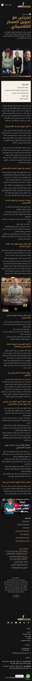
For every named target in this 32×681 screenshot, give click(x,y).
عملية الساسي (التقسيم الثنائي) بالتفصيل (16, 90)
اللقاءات (28, 638)
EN (2, 5)
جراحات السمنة (27, 634)
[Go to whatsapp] (28, 676)
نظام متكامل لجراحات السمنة (20, 93)
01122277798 (25, 650)
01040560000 (25, 649)
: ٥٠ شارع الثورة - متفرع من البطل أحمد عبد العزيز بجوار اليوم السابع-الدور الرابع (16, 667)
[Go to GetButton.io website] (28, 679)
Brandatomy (13, 678)
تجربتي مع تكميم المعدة (22, 541)
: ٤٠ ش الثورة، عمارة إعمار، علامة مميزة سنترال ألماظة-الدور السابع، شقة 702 (16, 662)
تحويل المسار (25, 521)
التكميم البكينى (24, 99)
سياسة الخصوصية (26, 640)
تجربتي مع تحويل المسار (22, 537)
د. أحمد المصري (20, 185)
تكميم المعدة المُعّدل (23, 524)
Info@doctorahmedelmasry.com (20, 653)
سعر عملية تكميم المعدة (22, 531)
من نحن (29, 632)
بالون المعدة (24, 96)
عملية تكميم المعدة (22, 87)
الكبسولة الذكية (24, 534)
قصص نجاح (26, 14)
